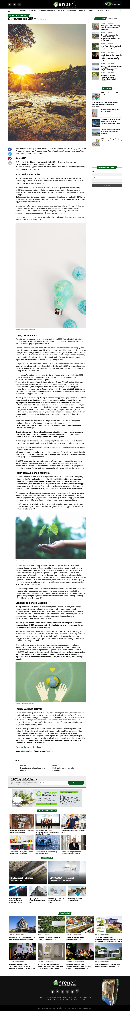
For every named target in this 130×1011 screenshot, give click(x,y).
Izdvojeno (73, 1000)
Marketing (72, 997)
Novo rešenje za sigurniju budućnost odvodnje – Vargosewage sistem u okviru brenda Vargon (111, 37)
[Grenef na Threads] (77, 991)
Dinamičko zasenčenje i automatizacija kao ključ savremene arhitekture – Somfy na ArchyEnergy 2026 (108, 940)
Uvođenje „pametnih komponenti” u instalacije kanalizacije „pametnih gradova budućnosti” (111, 121)
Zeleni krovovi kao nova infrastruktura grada (75, 938)
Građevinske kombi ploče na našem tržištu (21, 879)
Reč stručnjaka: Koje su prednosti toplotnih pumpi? (56, 900)
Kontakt (83, 1000)
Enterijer (82, 11)
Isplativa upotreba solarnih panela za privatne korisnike (15, 900)
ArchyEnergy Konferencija (57, 997)
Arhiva (107, 11)
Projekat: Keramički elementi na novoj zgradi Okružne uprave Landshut (110, 131)
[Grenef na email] (10, 163)
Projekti (61, 11)
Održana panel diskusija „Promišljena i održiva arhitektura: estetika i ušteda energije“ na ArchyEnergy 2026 (79, 967)
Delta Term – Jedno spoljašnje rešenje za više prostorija (111, 47)
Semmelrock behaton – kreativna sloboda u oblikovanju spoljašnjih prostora (109, 78)
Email (93, 178)
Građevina (32, 11)
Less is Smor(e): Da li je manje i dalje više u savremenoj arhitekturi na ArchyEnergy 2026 (111, 57)
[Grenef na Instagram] (62, 992)
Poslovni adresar (85, 997)
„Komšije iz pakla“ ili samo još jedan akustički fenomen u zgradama (111, 27)
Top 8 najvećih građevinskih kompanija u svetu (37, 900)
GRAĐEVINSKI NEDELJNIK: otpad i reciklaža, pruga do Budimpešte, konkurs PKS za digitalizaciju (105, 104)
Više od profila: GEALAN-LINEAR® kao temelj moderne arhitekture (107, 965)
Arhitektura (71, 11)
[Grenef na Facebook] (10, 149)
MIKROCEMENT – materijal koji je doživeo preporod (61, 879)
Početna (23, 11)
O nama (48, 1000)
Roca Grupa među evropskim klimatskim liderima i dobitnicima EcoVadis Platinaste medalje (50, 966)
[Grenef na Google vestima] (67, 992)
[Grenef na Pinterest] (10, 159)
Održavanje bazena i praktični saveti (75, 899)
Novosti (100, 11)
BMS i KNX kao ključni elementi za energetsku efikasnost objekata (22, 938)
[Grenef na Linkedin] (72, 992)
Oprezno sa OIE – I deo (32, 747)
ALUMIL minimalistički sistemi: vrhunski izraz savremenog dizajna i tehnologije (111, 68)
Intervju (91, 11)
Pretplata (57, 1000)
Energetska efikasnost (47, 11)
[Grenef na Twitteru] (10, 154)
